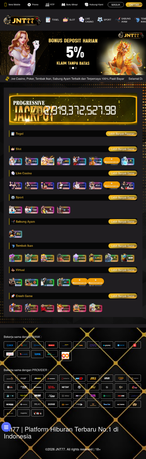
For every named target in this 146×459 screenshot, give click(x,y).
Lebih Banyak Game (122, 149)
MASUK (115, 4)
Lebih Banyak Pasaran (121, 133)
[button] (11, 52)
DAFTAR (134, 4)
